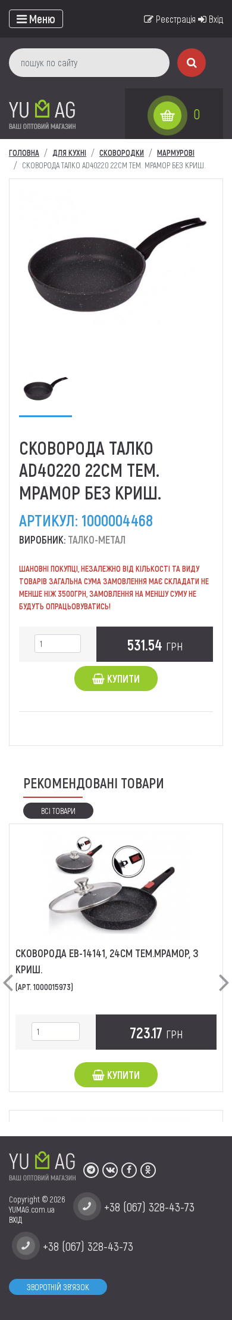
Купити (122, 678)
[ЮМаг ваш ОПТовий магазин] (42, 114)
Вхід (214, 18)
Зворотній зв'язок (58, 1287)
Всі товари (58, 811)
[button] (8, 973)
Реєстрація (174, 18)
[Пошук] (191, 62)
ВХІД (15, 1219)
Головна (24, 152)
